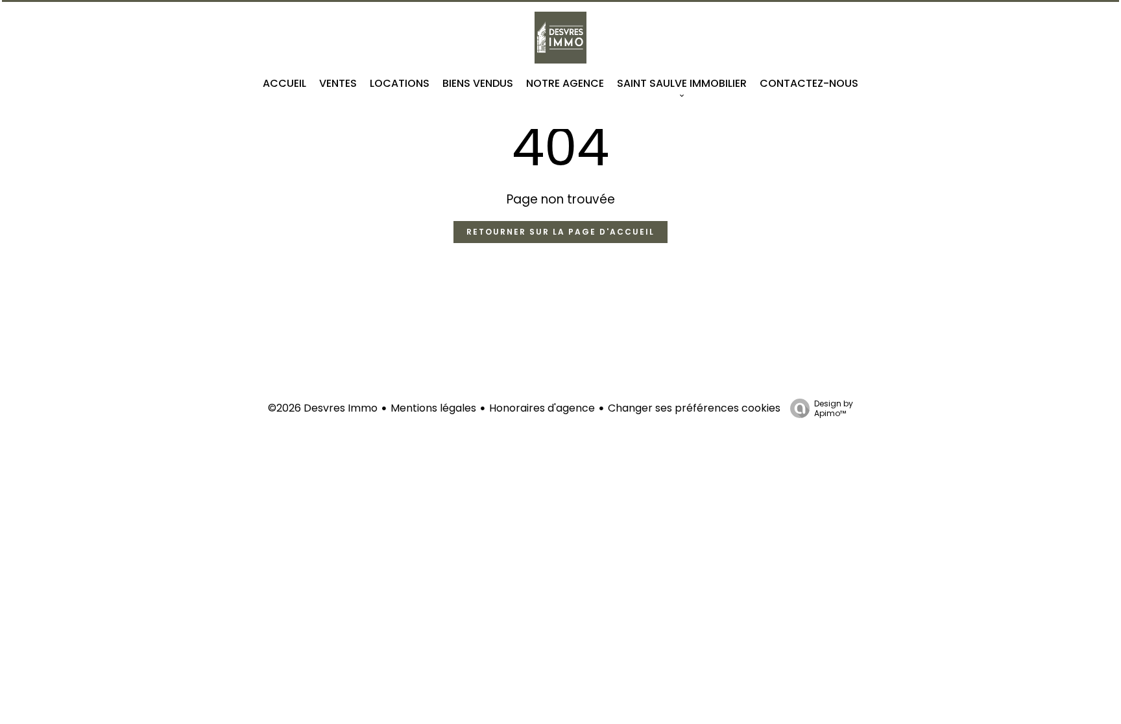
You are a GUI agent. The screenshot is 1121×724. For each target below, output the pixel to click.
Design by (833, 408)
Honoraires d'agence (542, 408)
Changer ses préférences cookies (694, 408)
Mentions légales (433, 408)
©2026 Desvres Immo (323, 408)
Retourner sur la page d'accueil (560, 231)
